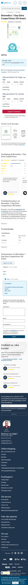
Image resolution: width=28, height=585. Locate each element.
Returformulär (5, 485)
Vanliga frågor (5, 480)
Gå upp (19, 570)
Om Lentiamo (4, 536)
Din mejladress (7, 324)
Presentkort (4, 462)
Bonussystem (4, 499)
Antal (3, 82)
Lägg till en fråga (7, 263)
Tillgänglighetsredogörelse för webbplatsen (12, 468)
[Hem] (1, 12)
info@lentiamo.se (5, 443)
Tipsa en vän (4, 505)
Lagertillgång (5, 87)
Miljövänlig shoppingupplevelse (9, 510)
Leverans (3, 454)
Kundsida (3, 482)
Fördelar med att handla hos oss (9, 545)
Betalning (3, 457)
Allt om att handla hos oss (8, 451)
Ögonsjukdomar (5, 522)
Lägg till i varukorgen (14, 111)
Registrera (14, 414)
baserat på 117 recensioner (14, 21)
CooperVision (10, 12)
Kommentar (6, 307)
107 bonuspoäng (15, 62)
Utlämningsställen (6, 460)
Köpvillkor (3, 465)
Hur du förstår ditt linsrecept (8, 519)
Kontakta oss (4, 547)
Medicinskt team (5, 525)
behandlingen (13, 330)
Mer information (6, 583)
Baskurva (16, 82)
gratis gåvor (22, 144)
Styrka (8, 82)
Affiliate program (5, 508)
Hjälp (24, 77)
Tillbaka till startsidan (11, 570)
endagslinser (18, 209)
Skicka (14, 337)
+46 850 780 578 (5, 440)
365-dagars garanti (6, 490)
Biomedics (17, 12)
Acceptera (15, 583)
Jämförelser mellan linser (8, 527)
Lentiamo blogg (5, 542)
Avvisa (22, 583)
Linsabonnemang (6, 502)
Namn (5, 318)
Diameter (21, 82)
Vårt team (3, 539)
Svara (4, 274)
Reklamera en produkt (7, 488)
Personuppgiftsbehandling (8, 471)
